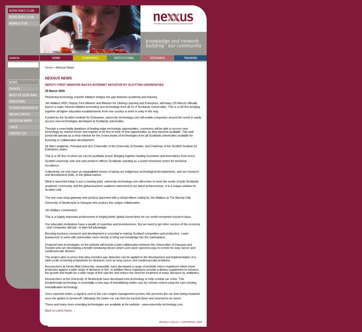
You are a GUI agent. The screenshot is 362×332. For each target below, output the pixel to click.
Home (49, 67)
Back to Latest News (58, 310)
